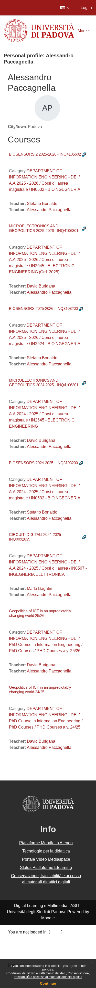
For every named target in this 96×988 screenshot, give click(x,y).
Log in (86, 7)
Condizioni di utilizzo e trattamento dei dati (36, 973)
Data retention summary (29, 938)
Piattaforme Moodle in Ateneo (46, 843)
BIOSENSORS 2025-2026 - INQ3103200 (43, 308)
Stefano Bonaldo (42, 203)
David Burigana (41, 286)
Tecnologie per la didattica (46, 851)
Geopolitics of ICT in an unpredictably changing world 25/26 (40, 613)
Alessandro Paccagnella (49, 210)
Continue (48, 983)
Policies (15, 944)
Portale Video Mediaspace (46, 859)
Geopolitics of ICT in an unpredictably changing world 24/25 (40, 689)
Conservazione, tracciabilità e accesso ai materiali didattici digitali (52, 975)
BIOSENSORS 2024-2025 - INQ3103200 (43, 463)
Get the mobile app (25, 950)
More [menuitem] (82, 31)
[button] (64, 7)
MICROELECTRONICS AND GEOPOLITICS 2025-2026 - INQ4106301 (43, 228)
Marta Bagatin (39, 588)
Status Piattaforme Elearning (46, 867)
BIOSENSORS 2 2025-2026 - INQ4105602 (45, 154)
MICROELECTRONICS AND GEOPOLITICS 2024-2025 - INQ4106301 (43, 382)
